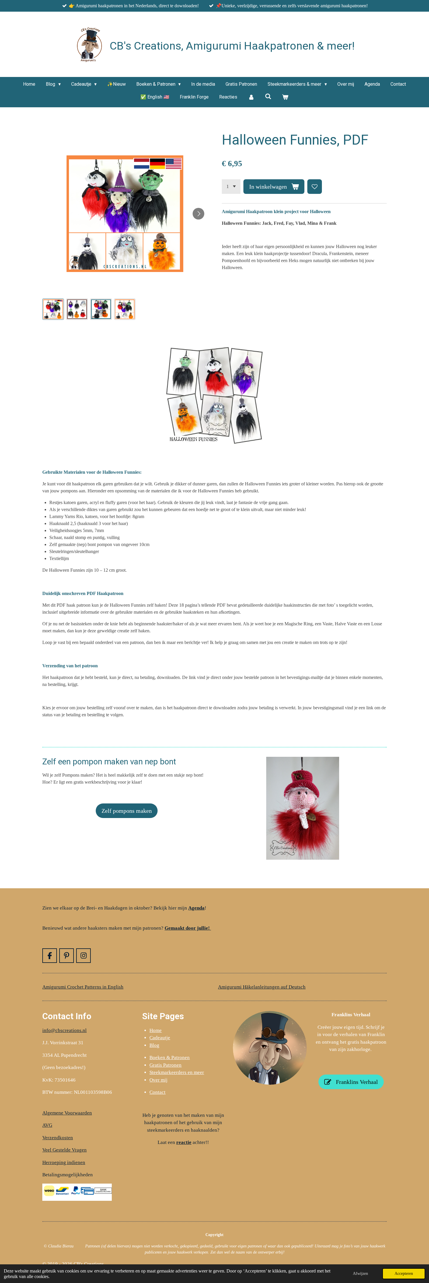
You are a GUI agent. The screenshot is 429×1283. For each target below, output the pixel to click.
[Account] (251, 97)
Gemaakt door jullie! (188, 928)
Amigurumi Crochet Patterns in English (82, 987)
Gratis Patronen (165, 1065)
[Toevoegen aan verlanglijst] (314, 186)
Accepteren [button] (404, 1273)
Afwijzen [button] (360, 1273)
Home (155, 1030)
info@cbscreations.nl (64, 1030)
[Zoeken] (268, 96)
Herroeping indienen (63, 1162)
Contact (157, 1092)
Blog (154, 1045)
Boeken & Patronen (169, 1057)
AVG (47, 1125)
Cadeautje (159, 1037)
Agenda (196, 908)
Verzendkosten (57, 1137)
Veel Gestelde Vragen (64, 1150)
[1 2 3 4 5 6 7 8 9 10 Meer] (231, 186)
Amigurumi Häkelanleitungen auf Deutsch (262, 987)
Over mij (158, 1080)
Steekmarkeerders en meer (176, 1072)
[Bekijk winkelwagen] (285, 97)
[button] (53, 309)
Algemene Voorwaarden (67, 1113)
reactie (183, 1142)
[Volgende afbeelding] (198, 214)
